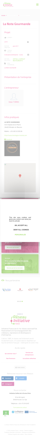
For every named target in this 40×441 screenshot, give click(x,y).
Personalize (20, 234)
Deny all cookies (21, 230)
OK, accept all (21, 225)
